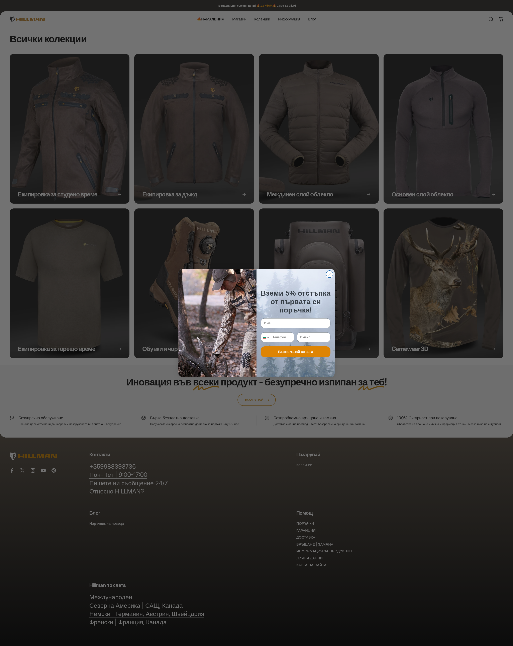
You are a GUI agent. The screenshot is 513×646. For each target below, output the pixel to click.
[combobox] (266, 337)
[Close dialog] (329, 274)
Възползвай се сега (295, 351)
